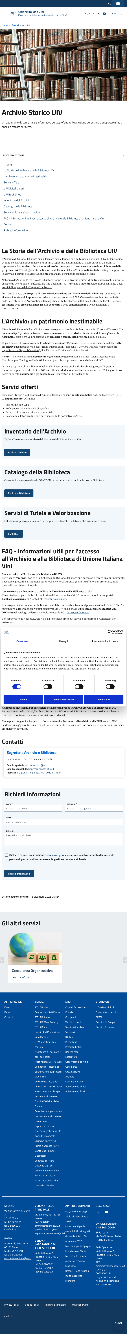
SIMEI (99, 1017)
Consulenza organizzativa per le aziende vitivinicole (48, 1113)
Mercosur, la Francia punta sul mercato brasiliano (76, 1261)
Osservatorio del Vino (76, 1062)
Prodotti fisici (72, 1042)
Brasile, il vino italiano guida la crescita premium (77, 1276)
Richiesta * (10, 831)
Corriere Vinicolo (74, 1081)
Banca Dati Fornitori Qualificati (45, 1153)
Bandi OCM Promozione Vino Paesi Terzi (47, 1034)
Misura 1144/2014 (45, 1175)
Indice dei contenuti (13, 155)
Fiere (7, 1012)
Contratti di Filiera (44, 1160)
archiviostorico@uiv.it (36, 765)
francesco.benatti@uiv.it (41, 769)
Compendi (70, 1017)
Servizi (15, 25)
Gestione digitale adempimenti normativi (47, 1168)
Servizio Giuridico (74, 1027)
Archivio (69, 1076)
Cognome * (72, 803)
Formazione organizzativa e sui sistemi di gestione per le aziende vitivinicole (48, 1128)
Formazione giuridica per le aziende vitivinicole (48, 1094)
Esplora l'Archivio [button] (17, 452)
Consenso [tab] (22, 641)
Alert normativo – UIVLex (48, 1062)
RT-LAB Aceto (42, 1017)
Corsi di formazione (75, 1007)
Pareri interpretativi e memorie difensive (46, 1183)
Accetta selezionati (63, 699)
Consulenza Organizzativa (72, 1069)
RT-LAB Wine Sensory (46, 1022)
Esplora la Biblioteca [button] (19, 493)
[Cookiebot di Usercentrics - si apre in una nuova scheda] (109, 632)
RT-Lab (69, 1037)
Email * (9, 817)
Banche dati (71, 1052)
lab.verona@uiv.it (44, 1271)
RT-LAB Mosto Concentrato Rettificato (47, 1009)
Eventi (7, 1007)
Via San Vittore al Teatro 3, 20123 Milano (39, 772)
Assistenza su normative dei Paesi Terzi (48, 1054)
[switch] (48, 686)
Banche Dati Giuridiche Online (47, 1103)
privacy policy (59, 855)
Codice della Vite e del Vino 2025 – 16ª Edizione (48, 1084)
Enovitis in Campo (105, 1022)
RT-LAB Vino (41, 1027)
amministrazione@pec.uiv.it (110, 1266)
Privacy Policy (11, 1304)
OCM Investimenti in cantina (46, 1044)
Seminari (70, 1032)
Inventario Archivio (55, 598)
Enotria (69, 1012)
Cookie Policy (32, 1304)
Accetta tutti (103, 699)
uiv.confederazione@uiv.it (17, 1258)
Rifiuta (23, 699)
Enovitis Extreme (105, 1027)
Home (5, 25)
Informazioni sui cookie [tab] (105, 641)
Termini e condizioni (55, 1304)
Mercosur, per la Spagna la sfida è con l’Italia (78, 1248)
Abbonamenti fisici (75, 1091)
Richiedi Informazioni (19, 873)
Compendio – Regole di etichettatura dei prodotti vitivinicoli (48, 1071)
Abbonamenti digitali (76, 1086)
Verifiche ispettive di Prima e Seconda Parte (47, 1143)
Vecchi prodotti (73, 1022)
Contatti (8, 1017)
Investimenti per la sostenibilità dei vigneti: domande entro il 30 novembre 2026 (77, 1233)
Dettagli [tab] (63, 641)
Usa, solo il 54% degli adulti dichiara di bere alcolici (76, 1216)
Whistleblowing (80, 1304)
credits (7, 1316)
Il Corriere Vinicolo (105, 1007)
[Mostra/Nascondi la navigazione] (6, 13)
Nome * (9, 803)
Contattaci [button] (13, 534)
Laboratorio (71, 1057)
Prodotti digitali (73, 1047)
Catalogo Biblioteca (78, 612)
